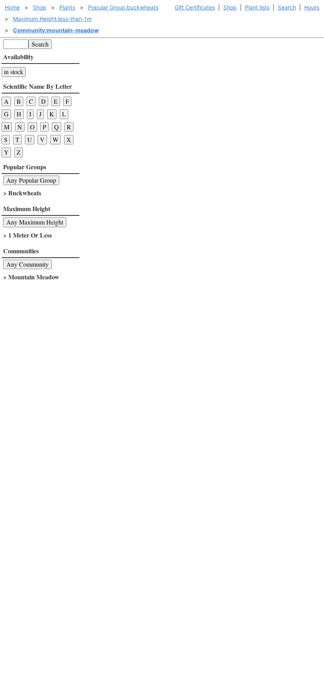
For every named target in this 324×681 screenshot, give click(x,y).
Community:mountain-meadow (56, 30)
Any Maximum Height (34, 222)
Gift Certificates (195, 7)
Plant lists (257, 7)
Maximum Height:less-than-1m (52, 18)
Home (12, 7)
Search (287, 7)
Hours (311, 7)
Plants (67, 7)
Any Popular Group (31, 180)
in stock (13, 71)
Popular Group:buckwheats (123, 7)
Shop (230, 7)
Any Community (27, 264)
